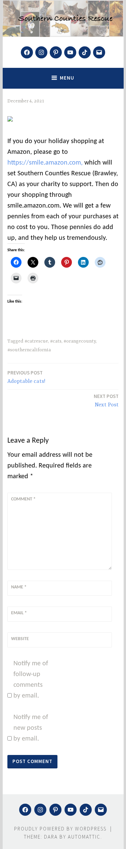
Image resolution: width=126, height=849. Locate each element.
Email (19, 613)
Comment (23, 499)
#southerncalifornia (29, 350)
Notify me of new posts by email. (30, 728)
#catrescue (36, 341)
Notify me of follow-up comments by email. (30, 679)
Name (19, 587)
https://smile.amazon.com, (45, 163)
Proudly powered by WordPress (60, 828)
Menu (67, 78)
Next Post (106, 400)
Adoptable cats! (26, 377)
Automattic (84, 837)
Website (20, 638)
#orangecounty (80, 341)
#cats (55, 341)
